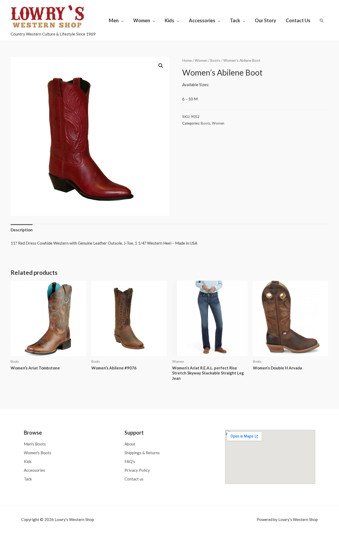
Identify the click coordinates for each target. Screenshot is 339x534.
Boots (215, 60)
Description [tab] (22, 229)
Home (187, 60)
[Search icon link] (321, 20)
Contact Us (298, 20)
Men (114, 20)
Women (141, 20)
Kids (169, 20)
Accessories (202, 20)
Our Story (265, 20)
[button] (161, 65)
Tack (235, 20)
